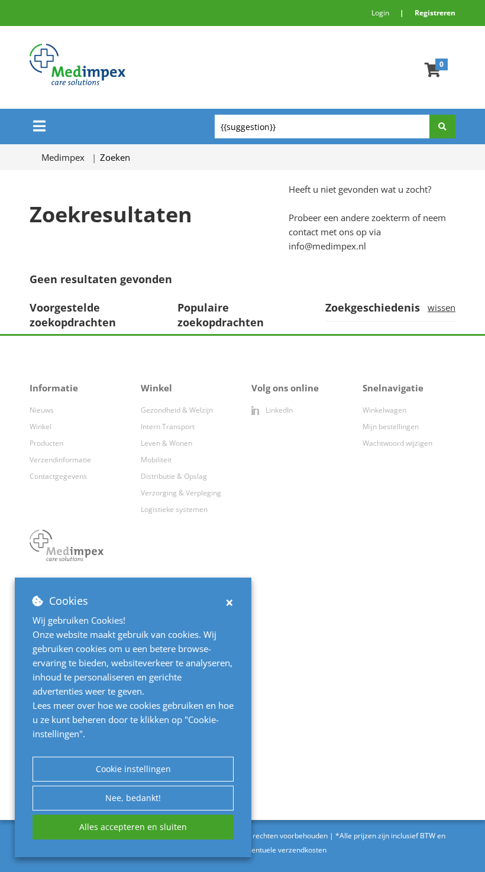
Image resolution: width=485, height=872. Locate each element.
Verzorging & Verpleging (181, 493)
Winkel (40, 427)
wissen (441, 307)
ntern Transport (169, 427)
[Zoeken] (442, 126)
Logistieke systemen (174, 509)
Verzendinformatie (60, 460)
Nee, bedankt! (133, 797)
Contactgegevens (58, 476)
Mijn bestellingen (391, 427)
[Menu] (39, 126)
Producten (46, 443)
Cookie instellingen (133, 768)
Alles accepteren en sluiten (133, 826)
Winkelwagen (384, 410)
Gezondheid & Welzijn (177, 410)
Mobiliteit (156, 460)
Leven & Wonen (166, 443)
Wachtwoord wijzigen (397, 443)
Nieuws (42, 410)
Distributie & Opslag (174, 476)
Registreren (435, 13)
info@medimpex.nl (327, 246)
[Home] (150, 64)
